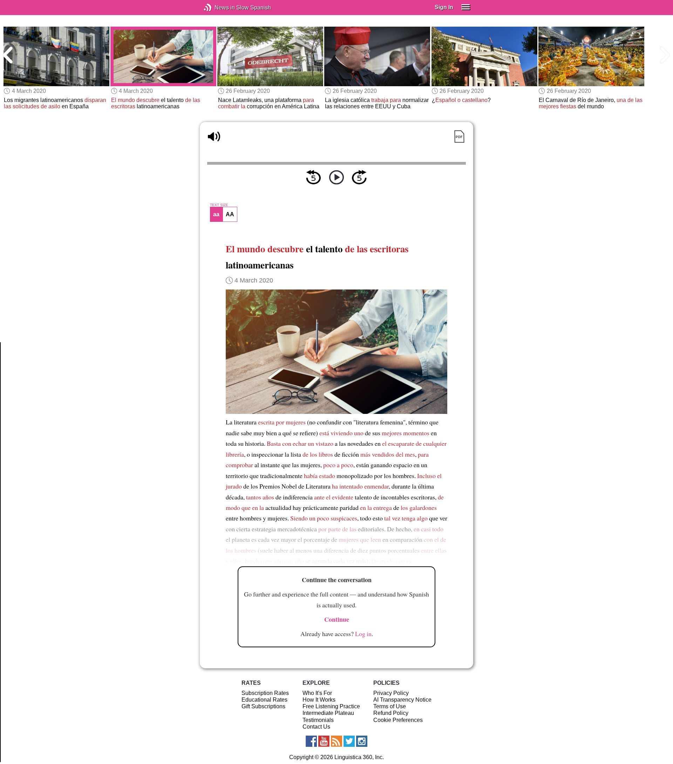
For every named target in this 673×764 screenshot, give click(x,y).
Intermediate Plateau (328, 713)
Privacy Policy (391, 693)
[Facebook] (311, 741)
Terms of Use (389, 706)
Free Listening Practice (331, 706)
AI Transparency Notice (402, 700)
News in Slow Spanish (218, 8)
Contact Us (316, 727)
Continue (336, 619)
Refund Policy (390, 713)
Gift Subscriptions (263, 706)
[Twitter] (349, 741)
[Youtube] (323, 741)
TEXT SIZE (219, 205)
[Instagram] (361, 741)
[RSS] (336, 741)
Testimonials (318, 720)
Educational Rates (264, 700)
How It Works (318, 700)
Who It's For (317, 693)
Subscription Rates (265, 693)
